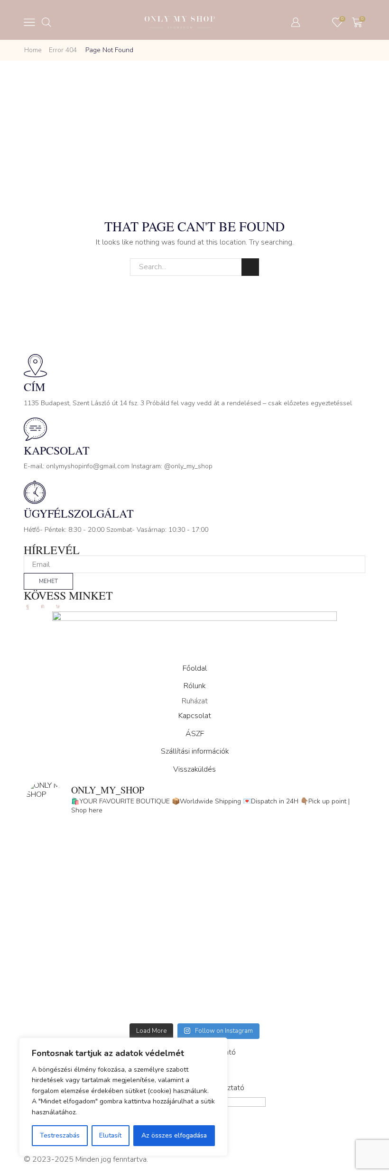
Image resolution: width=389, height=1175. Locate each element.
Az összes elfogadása (174, 1135)
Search (250, 267)
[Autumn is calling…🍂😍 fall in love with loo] (110, 874)
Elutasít (110, 1135)
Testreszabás (60, 1135)
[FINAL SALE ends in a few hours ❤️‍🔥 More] (279, 874)
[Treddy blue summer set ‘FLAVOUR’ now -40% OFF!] (279, 970)
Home (33, 50)
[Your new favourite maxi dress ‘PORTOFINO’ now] (110, 970)
